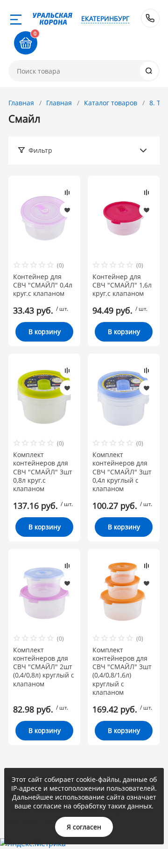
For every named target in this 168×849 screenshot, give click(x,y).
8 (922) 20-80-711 (150, 18)
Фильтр (40, 150)
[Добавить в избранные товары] (67, 209)
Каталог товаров (110, 102)
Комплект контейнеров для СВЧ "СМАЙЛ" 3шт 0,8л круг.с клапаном (42, 472)
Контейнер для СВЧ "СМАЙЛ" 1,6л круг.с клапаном (122, 285)
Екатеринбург (105, 18)
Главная (21, 102)
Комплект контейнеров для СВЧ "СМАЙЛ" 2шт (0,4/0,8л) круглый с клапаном (43, 667)
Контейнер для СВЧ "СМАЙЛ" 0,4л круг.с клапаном (42, 285)
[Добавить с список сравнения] (67, 192)
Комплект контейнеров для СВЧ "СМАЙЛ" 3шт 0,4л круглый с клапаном (122, 472)
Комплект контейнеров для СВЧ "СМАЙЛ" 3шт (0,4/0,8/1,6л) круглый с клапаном (122, 671)
